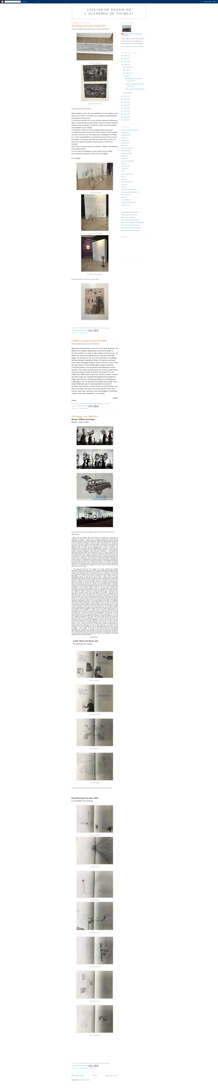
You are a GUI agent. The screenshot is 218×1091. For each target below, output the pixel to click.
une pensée (83, 408)
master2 (123, 169)
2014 (125, 105)
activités (124, 132)
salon (123, 184)
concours (83, 333)
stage (123, 187)
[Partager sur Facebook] (95, 330)
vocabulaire (125, 200)
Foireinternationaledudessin (130, 220)
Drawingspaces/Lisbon (128, 217)
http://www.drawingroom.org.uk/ (131, 228)
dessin (123, 145)
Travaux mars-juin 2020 (128, 192)
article (123, 138)
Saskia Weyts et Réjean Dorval (133, 34)
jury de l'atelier (126, 161)
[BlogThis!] (91, 330)
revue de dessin (126, 182)
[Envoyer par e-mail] (89, 330)
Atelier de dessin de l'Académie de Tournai (109, 11)
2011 (125, 114)
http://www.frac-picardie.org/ (130, 225)
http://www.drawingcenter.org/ (130, 230)
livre (122, 164)
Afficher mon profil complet (132, 46)
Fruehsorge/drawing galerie (129, 212)
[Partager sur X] (93, 330)
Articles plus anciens (111, 1075)
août (127, 70)
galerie (123, 156)
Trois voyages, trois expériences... (85, 416)
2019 (125, 62)
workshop (124, 205)
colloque (124, 140)
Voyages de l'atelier (87, 1068)
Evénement (124, 151)
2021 (125, 56)
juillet (128, 73)
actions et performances (128, 130)
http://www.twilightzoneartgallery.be (132, 222)
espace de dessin (126, 148)
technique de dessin (127, 189)
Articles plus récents (78, 1075)
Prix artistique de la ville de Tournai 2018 (89, 25)
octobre (128, 67)
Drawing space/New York (129, 215)
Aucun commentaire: (80, 330)
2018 (125, 64)
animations (124, 135)
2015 (125, 102)
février (128, 93)
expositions (125, 153)
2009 (125, 120)
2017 (125, 96)
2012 (125, 111)
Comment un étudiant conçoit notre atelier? (89, 340)
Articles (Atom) (85, 1080)
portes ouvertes (126, 174)
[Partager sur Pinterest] (97, 330)
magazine (124, 166)
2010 (125, 117)
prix (122, 176)
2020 (125, 59)
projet (123, 179)
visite (123, 197)
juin (127, 76)
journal (123, 158)
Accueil (94, 1075)
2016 (125, 99)
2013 (125, 108)
